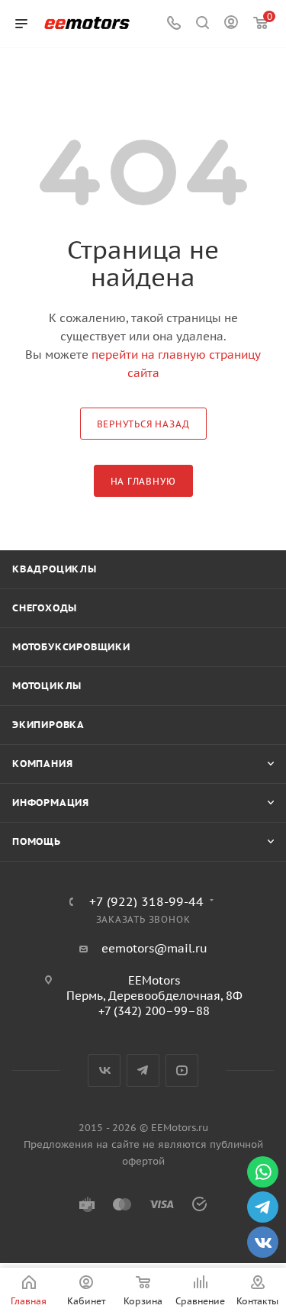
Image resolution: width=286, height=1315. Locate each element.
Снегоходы (44, 607)
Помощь (36, 841)
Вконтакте (104, 1070)
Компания (42, 763)
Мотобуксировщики (71, 646)
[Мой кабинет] (231, 24)
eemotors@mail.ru (154, 948)
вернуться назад (143, 424)
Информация (50, 802)
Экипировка (48, 724)
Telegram (143, 1070)
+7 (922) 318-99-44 (146, 901)
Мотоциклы (47, 685)
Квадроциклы (54, 568)
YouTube (181, 1070)
